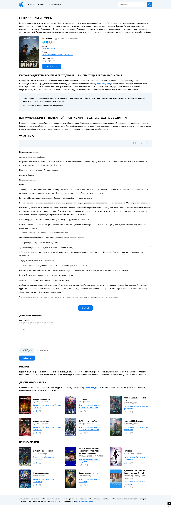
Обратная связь (54, 4)
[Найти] (149, 4)
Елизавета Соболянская (134, 453)
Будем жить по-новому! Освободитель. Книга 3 (134, 472)
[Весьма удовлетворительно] (31, 323)
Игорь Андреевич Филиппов (91, 456)
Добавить (27, 358)
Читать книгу (51, 66)
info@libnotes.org (57, 501)
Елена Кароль (39, 476)
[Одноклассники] (50, 42)
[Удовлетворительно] (28, 323)
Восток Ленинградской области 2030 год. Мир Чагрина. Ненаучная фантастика (89, 452)
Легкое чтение (48, 54)
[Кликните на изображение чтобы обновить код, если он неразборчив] (26, 350)
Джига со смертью (41, 399)
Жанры (41, 4)
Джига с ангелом (41, 421)
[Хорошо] (35, 323)
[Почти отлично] (45, 323)
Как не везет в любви (88, 473)
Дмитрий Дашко (48, 48)
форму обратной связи (84, 501)
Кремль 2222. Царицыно (135, 421)
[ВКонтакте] (47, 42)
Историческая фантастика (89, 429)
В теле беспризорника (43, 451)
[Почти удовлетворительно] (24, 323)
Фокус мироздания (41, 473)
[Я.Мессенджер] (43, 42)
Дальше (85, 308)
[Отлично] (49, 323)
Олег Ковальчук (40, 453)
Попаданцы (68, 54)
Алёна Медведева (87, 476)
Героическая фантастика (88, 407)
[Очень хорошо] (42, 323)
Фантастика (59, 54)
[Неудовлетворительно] (21, 323)
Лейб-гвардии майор (88, 421)
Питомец (128, 451)
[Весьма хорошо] (38, 323)
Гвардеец (83, 399)
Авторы (31, 4)
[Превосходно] (52, 323)
